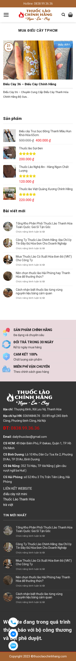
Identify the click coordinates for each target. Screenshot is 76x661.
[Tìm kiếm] (63, 15)
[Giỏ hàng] (70, 14)
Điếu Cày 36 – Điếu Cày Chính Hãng (29, 84)
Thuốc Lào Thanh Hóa (19, 499)
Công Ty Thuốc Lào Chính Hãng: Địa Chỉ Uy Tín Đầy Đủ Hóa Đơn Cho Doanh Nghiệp (44, 241)
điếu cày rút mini (15, 494)
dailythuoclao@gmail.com (29, 436)
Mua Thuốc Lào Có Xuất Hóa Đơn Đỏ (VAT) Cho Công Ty (44, 258)
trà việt (8, 505)
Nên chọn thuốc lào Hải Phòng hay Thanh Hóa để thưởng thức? (43, 274)
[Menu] (6, 14)
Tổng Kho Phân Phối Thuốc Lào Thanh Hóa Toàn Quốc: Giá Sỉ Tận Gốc (44, 225)
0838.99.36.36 (21, 428)
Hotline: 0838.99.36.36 (38, 3)
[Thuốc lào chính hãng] (35, 14)
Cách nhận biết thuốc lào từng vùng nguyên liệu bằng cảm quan (39, 291)
